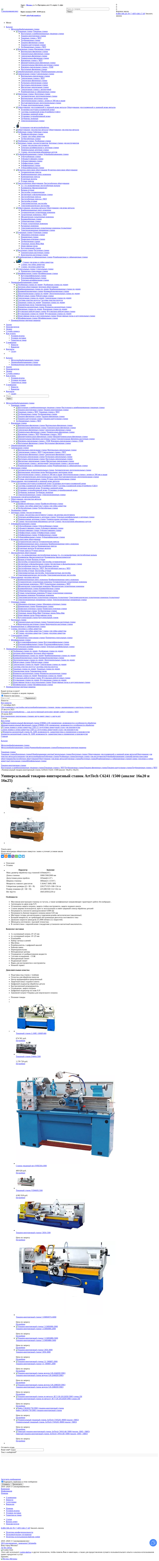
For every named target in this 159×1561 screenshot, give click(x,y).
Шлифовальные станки (21, 640)
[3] (7, 847)
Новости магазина (11, 696)
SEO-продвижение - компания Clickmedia (18, 1543)
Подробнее (20, 1041)
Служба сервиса (13, 331)
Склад (13, 351)
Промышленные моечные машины (25, 320)
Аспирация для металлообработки (25, 497)
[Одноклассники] (5, 856)
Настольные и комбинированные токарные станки (22, 768)
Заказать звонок (37, 1528)
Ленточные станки (19, 468)
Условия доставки (18, 338)
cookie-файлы (25, 1552)
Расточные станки (18, 620)
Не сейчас (8, 1548)
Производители (12, 327)
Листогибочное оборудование (23, 553)
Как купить (11, 333)
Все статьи (5, 721)
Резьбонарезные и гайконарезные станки (28, 626)
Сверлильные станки (20, 448)
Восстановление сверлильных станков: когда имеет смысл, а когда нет (31, 716)
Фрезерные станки (19, 423)
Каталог (9, 27)
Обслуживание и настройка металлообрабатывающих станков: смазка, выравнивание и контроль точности (46, 707)
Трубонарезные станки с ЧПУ (144, 768)
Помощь (4, 1493)
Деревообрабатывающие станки (24, 282)
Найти (9, 399)
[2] (4, 847)
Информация (6, 1491)
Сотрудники (11, 1502)
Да (2, 1548)
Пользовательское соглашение (19, 1534)
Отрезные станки (18, 602)
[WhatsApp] (16, 856)
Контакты (10, 349)
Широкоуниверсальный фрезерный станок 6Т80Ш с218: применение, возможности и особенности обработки (47, 725)
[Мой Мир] (9, 856)
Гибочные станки (18, 501)
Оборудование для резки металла (25, 577)
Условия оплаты (18, 336)
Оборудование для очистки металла (26, 499)
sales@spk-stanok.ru (33, 15)
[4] (9, 847)
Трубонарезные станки (74, 768)
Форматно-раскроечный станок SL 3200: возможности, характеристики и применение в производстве (44, 734)
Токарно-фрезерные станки (95, 768)
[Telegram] (23, 856)
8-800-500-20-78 (122, 14)
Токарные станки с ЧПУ (54, 768)
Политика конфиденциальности (19, 1532)
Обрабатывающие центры (22, 445)
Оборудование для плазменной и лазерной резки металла (35, 481)
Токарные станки (18, 405)
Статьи (9, 1519)
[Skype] (19, 856)
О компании (11, 342)
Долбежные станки (19, 510)
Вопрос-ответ (12, 1522)
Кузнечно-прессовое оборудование (25, 539)
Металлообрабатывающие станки (25, 29)
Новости (14, 345)
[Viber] (12, 856)
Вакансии (15, 347)
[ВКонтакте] (2, 856)
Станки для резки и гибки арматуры (26, 629)
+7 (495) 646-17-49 (137, 14)
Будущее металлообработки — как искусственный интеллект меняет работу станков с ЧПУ (40, 712)
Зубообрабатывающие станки (23, 524)
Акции (9, 324)
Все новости (6, 703)
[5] (11, 847)
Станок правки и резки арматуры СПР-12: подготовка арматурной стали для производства (39, 730)
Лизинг (9, 329)
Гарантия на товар (18, 340)
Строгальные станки (19, 635)
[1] (2, 847)
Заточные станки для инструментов (26, 512)
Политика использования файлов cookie (23, 1537)
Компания (5, 1489)
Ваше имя (5, 1450)
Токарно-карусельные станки (119, 768)
